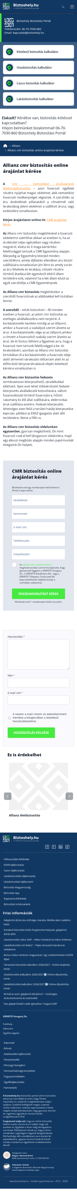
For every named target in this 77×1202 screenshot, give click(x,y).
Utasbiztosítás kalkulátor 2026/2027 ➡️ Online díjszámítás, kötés (36, 976)
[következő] (7, 796)
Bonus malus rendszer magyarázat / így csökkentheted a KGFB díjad (38, 957)
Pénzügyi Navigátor (14, 1065)
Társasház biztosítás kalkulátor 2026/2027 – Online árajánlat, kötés (37, 967)
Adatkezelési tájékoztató (17, 1054)
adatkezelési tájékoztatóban (37, 564)
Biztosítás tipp (11, 893)
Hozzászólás (16, 636)
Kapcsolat (9, 1042)
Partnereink (10, 1087)
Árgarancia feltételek (15, 898)
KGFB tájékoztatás (14, 864)
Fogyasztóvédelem (14, 1076)
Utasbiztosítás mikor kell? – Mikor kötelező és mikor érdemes (37, 939)
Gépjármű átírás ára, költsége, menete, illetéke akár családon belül (37, 922)
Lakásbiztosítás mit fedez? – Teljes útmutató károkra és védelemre (34, 947)
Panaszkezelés (12, 1059)
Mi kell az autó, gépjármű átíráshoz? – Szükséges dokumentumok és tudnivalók (30, 996)
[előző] (69, 796)
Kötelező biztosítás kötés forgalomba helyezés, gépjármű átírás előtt (35, 932)
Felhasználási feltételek (16, 859)
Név (11, 675)
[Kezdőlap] (5, 146)
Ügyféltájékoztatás (14, 1082)
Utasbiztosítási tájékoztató (18, 881)
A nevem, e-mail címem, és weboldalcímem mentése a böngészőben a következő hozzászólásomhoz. (40, 717)
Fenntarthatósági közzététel (19, 1070)
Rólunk (8, 1048)
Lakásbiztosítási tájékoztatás (20, 876)
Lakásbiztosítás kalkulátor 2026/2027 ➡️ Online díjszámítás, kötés (36, 986)
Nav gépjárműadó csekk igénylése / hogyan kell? (30, 1003)
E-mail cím (15, 693)
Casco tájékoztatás (14, 870)
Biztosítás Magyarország (17, 887)
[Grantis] (21, 8)
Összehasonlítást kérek (38, 594)
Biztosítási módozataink (17, 904)
